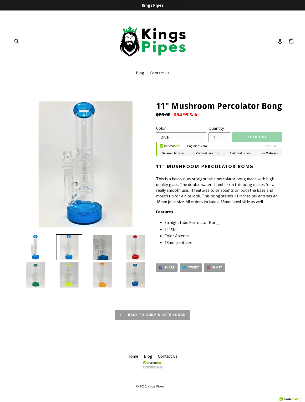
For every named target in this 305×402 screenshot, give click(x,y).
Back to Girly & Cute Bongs (156, 315)
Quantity (216, 128)
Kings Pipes (156, 386)
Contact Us (159, 73)
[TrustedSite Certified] (152, 364)
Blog (140, 73)
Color (161, 128)
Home (132, 356)
